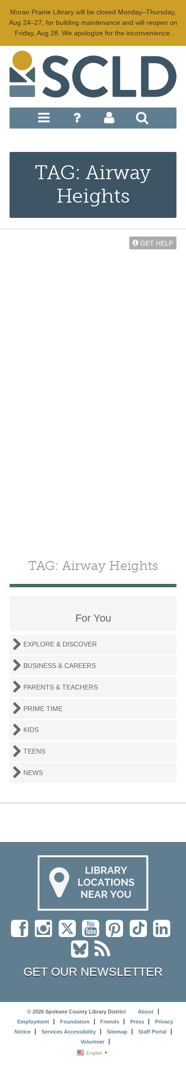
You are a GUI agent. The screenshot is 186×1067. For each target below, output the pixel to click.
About (146, 1011)
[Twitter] (70, 933)
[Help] (77, 120)
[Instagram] (46, 933)
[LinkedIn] (164, 933)
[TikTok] (141, 933)
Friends (109, 1021)
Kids (31, 729)
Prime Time (42, 708)
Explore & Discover (60, 644)
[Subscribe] (104, 954)
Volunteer (92, 1042)
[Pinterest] (117, 933)
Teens (34, 751)
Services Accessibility (68, 1032)
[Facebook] (22, 933)
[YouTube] (93, 933)
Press (137, 1021)
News (33, 772)
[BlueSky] (82, 954)
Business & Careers (59, 665)
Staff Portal (152, 1032)
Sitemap (117, 1032)
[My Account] (109, 120)
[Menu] (44, 120)
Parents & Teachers (60, 687)
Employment (33, 1021)
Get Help (155, 243)
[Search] (142, 120)
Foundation (75, 1021)
